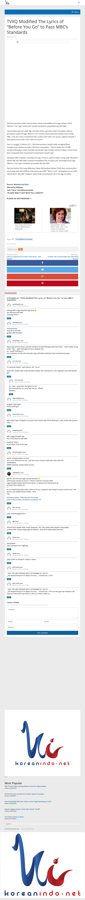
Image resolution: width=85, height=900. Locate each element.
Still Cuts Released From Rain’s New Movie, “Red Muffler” (24, 257)
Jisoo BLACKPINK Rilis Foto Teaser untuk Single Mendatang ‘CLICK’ (28, 801)
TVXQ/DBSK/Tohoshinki (24, 239)
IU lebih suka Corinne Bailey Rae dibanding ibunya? (63, 257)
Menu (76, 12)
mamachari (16, 414)
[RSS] (21, 249)
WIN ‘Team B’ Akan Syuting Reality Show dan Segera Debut (25, 786)
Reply (8, 318)
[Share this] (42, 263)
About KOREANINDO (27, 829)
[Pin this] (42, 283)
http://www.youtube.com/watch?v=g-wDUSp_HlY (24, 500)
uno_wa (15, 361)
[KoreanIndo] (7, 2)
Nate (26, 184)
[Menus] (79, 2)
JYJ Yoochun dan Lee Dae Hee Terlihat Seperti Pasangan (24, 794)
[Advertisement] (20, 674)
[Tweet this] (42, 270)
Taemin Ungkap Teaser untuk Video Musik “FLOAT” (22, 809)
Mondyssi (16, 322)
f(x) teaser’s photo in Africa (14, 817)
